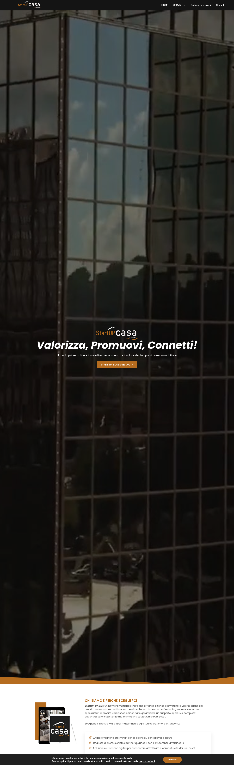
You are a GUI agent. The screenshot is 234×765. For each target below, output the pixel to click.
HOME (164, 5)
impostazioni (147, 761)
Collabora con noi (201, 5)
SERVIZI (177, 5)
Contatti (220, 5)
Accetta (172, 759)
